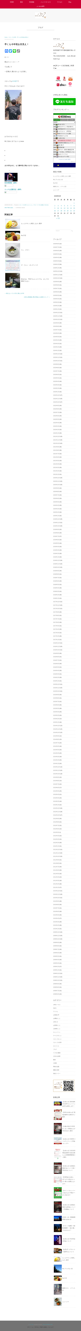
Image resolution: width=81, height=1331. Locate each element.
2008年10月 (56, 980)
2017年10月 (56, 608)
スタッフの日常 (23, 205)
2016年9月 (56, 653)
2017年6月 (56, 622)
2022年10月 (56, 402)
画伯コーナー (56, 1073)
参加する (73, 161)
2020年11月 (56, 481)
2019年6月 (56, 539)
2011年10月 (56, 856)
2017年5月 (56, 626)
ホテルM (31, 1324)
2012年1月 (56, 846)
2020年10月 (56, 484)
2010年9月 (56, 901)
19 (64, 211)
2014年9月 (56, 736)
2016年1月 (56, 681)
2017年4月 (56, 629)
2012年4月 (56, 835)
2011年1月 (56, 887)
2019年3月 (56, 550)
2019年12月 (56, 519)
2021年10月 (56, 443)
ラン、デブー (25, 250)
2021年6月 (56, 457)
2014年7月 (56, 743)
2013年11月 (56, 770)
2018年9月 (56, 570)
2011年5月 (56, 873)
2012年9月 (56, 818)
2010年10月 (56, 897)
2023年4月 (56, 381)
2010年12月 (56, 891)
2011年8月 (56, 863)
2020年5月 (56, 502)
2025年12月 (56, 271)
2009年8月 (56, 946)
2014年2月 (56, 760)
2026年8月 (56, 243)
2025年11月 (56, 274)
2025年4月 (56, 299)
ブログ (34, 205)
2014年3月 (56, 756)
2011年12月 (56, 849)
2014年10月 (56, 732)
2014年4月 (56, 753)
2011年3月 (56, 880)
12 (64, 208)
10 (58, 208)
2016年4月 (56, 670)
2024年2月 (56, 347)
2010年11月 (56, 894)
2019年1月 (56, 557)
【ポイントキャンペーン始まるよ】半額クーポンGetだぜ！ (68, 1193)
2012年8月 (56, 822)
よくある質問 (40, 6)
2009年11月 (56, 935)
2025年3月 (56, 302)
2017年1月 (56, 639)
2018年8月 (56, 574)
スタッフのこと (57, 1039)
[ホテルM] (40, 14)
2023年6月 (56, 374)
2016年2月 (56, 677)
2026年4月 (56, 257)
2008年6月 (56, 994)
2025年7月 (56, 288)
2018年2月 (56, 595)
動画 (54, 1059)
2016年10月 (56, 650)
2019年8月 (56, 533)
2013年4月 (56, 794)
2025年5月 (56, 295)
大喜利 (55, 1063)
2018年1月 (56, 598)
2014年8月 (56, 739)
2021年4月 (56, 464)
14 (71, 208)
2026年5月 (56, 254)
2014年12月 (56, 725)
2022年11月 (56, 398)
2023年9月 (56, 364)
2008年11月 (56, 977)
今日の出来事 (56, 1056)
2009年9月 (56, 942)
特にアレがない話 (58, 179)
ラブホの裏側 (40, 205)
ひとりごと (30, 205)
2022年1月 (56, 433)
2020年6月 (56, 498)
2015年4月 (56, 712)
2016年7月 (56, 660)
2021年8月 (56, 450)
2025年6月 (56, 292)
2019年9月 (56, 529)
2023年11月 (56, 357)
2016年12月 (56, 643)
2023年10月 (56, 360)
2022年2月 (56, 429)
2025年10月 (56, 278)
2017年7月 (56, 619)
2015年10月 (56, 691)
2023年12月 (56, 354)
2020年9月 (56, 488)
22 (74, 211)
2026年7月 (56, 247)
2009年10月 (56, 939)
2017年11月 (56, 605)
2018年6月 (56, 581)
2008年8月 (56, 987)
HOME (12, 2)
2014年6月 (56, 746)
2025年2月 (56, 305)
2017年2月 (56, 636)
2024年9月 (56, 323)
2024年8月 (56, 326)
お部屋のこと (56, 1025)
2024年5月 (56, 336)
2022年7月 (56, 412)
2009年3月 (56, 963)
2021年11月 (56, 440)
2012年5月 (56, 832)
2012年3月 (56, 839)
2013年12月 (56, 767)
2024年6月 (56, 333)
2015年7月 (56, 701)
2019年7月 (56, 536)
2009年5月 (56, 956)
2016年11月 (56, 646)
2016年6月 (56, 663)
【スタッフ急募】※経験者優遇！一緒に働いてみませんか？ (68, 1228)
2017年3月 (56, 632)
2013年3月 (56, 798)
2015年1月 (56, 722)
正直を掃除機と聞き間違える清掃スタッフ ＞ (37, 297)
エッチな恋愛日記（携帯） (13, 189)
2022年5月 (56, 419)
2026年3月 (56, 261)
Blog (70, 2)
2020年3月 (56, 509)
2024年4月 (56, 340)
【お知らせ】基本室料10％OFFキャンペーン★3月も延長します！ (68, 1104)
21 (71, 211)
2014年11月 (56, 729)
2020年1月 (56, 515)
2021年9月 (56, 447)
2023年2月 (56, 388)
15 (74, 208)
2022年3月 (56, 426)
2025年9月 (56, 281)
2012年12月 (56, 808)
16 (55, 211)
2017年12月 (56, 601)
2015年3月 (56, 715)
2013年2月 (56, 801)
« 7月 (58, 218)
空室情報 (31, 2)
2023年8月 (56, 367)
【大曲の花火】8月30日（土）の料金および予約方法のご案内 (68, 1128)
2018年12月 (56, 560)
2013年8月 (56, 780)
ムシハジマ (56, 190)
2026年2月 (56, 264)
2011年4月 (56, 877)
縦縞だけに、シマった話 (59, 186)
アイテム (55, 1011)
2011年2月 (56, 884)
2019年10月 (56, 526)
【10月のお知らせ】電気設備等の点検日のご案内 (68, 1114)
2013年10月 (56, 773)
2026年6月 (56, 250)
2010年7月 (56, 908)
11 (61, 208)
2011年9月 (56, 860)
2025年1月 (56, 309)
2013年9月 (56, 777)
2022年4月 (56, 422)
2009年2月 (56, 966)
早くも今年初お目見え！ (23, 37)
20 (67, 211)
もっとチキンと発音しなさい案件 (31, 223)
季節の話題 (10, 207)
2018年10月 (56, 567)
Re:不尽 (23, 235)
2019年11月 (56, 522)
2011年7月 (56, 866)
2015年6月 (56, 705)
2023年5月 (56, 378)
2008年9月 (56, 984)
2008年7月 (56, 990)
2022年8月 (56, 409)
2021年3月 (56, 467)
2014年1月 (56, 763)
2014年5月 (56, 749)
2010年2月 (56, 925)
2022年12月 (56, 395)
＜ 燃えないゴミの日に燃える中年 (14, 293)
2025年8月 (56, 285)
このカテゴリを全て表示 (64, 159)
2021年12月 (56, 436)
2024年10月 (56, 319)
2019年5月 (56, 543)
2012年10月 (56, 815)
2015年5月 (56, 708)
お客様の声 (56, 1015)
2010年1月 (56, 928)
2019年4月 (56, 546)
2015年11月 (56, 687)
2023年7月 (56, 371)
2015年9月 (56, 694)
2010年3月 (56, 922)
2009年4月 (56, 959)
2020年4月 (56, 505)
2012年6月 (56, 829)
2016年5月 (56, 667)
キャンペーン (56, 1032)
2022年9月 (56, 405)
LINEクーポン (57, 1004)
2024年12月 (56, 312)
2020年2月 (56, 512)
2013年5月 (56, 791)
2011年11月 (56, 853)
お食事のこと (56, 1028)
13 (67, 208)
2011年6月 (56, 870)
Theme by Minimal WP (47, 1324)
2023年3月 (56, 385)
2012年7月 (56, 825)
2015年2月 (56, 718)
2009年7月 (56, 949)
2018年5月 (56, 584)
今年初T (14, 81)
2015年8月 (56, 698)
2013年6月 (56, 787)
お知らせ (55, 1022)
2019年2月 (56, 553)
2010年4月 (56, 918)
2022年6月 (56, 416)
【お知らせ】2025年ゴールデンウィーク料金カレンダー (68, 1141)
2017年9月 (56, 612)
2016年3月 (56, 674)
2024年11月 (56, 316)
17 (58, 211)
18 (61, 211)
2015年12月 (56, 684)
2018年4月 (56, 588)
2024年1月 (56, 350)
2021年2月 (56, 471)
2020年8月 (56, 491)
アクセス (59, 2)
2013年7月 (56, 784)
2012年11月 (56, 811)
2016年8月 (56, 656)
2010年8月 (56, 904)
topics (54, 1008)
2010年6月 (56, 911)
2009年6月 (56, 952)
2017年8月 (56, 615)
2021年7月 (56, 453)
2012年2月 (56, 842)
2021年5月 (56, 460)
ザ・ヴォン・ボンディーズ (29, 265)
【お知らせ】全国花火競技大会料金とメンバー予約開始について (68, 1207)
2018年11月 (56, 564)
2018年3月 (56, 591)
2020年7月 (56, 495)
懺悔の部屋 (56, 1070)
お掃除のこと (56, 1018)
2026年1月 (56, 268)
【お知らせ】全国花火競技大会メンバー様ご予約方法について (68, 1168)
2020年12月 (56, 477)
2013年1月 (56, 805)
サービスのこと (57, 1035)
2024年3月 (56, 343)
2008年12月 (56, 973)
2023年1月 (56, 391)
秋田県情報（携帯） (11, 183)
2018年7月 (56, 577)
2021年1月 (56, 474)
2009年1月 (56, 970)
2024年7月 (56, 330)
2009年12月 (56, 932)
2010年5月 (56, 915)
